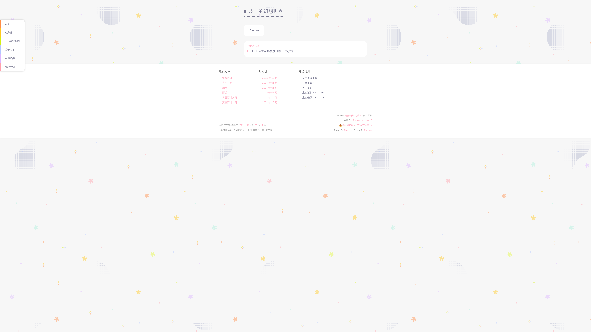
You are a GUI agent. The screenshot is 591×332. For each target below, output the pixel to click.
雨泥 (224, 92)
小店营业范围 (12, 41)
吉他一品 (227, 82)
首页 (7, 24)
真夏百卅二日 (229, 102)
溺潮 (224, 87)
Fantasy (368, 130)
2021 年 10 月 (269, 102)
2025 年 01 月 (269, 82)
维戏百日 (227, 78)
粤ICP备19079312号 (362, 120)
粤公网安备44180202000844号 (357, 125)
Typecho (348, 130)
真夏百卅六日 (229, 97)
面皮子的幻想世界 (353, 115)
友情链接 (10, 58)
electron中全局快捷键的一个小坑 (271, 51)
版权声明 (10, 67)
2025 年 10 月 (269, 78)
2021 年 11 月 (269, 97)
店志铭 (8, 32)
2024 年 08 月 (269, 87)
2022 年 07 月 (269, 92)
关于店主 (10, 49)
